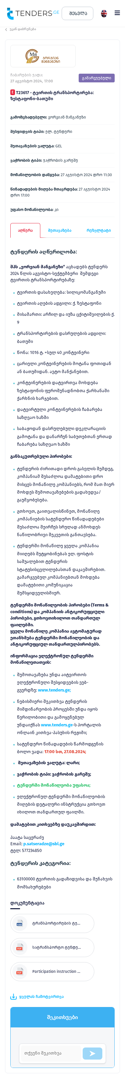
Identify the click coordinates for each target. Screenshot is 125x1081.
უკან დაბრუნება (23, 29)
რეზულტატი (99, 230)
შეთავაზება (59, 230)
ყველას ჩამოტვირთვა (41, 996)
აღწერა (25, 230)
